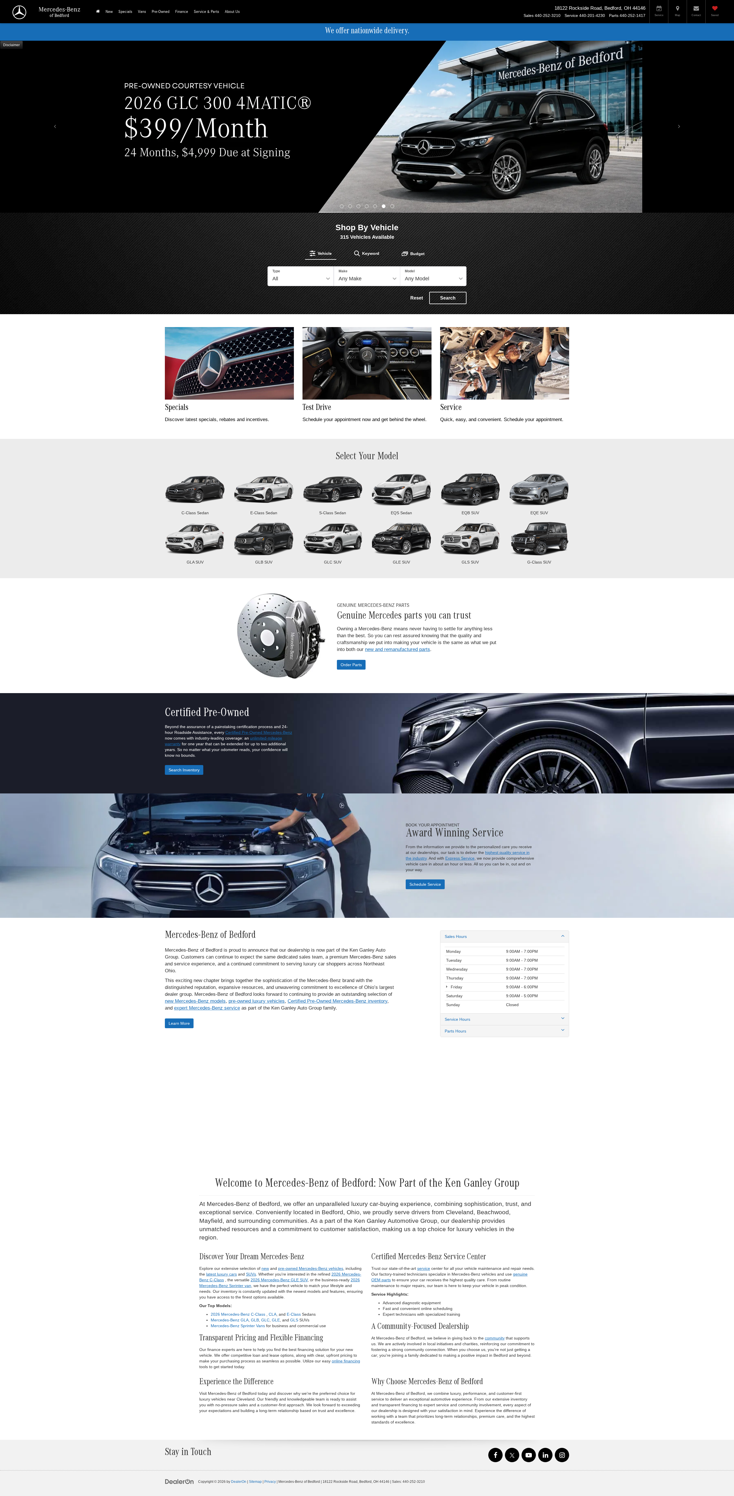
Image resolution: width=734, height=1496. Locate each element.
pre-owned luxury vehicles (257, 829)
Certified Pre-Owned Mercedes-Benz (258, 560)
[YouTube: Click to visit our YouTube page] (529, 1283)
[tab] (320, 81)
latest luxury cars (221, 1102)
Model (410, 99)
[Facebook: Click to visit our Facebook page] (495, 1283)
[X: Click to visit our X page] (512, 1283)
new (265, 1096)
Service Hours (457, 847)
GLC (265, 1148)
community (495, 1166)
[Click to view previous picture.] (55, 52)
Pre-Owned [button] (160, 12)
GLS (294, 1148)
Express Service (460, 686)
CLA (272, 1142)
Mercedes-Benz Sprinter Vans (238, 1153)
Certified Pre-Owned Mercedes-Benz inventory (337, 829)
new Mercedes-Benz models (195, 829)
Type (276, 99)
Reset (416, 126)
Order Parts (351, 492)
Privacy (270, 1310)
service (423, 1096)
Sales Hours (456, 764)
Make (343, 99)
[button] (342, 34)
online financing (346, 1189)
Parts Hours (455, 859)
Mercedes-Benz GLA (230, 1148)
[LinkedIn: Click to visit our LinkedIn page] (545, 1283)
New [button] (109, 12)
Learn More (179, 851)
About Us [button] (232, 12)
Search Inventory (184, 598)
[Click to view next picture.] (679, 52)
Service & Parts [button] (206, 12)
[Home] (98, 11)
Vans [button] (142, 12)
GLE (276, 1148)
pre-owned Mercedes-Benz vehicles (310, 1096)
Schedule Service (425, 712)
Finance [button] (181, 12)
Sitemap (255, 1310)
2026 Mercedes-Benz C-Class (238, 1142)
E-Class (294, 1142)
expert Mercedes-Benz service (207, 836)
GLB (255, 1148)
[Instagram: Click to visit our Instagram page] (562, 1283)
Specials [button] (125, 12)
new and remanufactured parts (397, 477)
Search (448, 126)
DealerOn (238, 1310)
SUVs (251, 1102)
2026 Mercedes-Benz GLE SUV (279, 1108)
